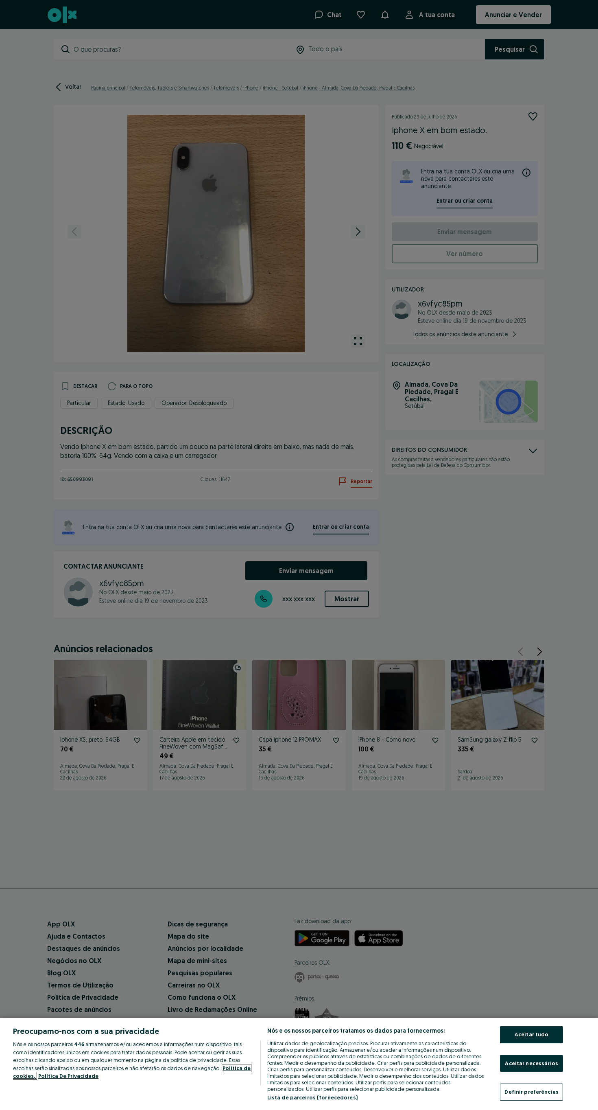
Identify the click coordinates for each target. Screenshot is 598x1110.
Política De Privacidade (68, 1076)
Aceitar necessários (531, 1063)
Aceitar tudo (532, 1034)
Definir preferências (531, 1091)
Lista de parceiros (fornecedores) (312, 1097)
